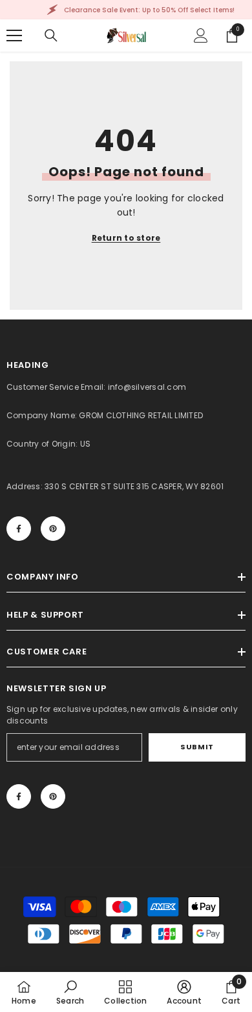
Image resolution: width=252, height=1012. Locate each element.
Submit (196, 747)
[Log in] (201, 35)
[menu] (14, 35)
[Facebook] (18, 528)
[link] (70, 992)
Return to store (126, 237)
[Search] (51, 35)
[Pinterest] (53, 528)
